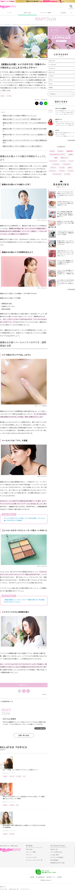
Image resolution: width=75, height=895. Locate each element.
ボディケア (51, 72)
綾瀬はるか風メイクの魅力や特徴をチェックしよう (19, 115)
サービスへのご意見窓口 (56, 857)
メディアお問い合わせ (56, 852)
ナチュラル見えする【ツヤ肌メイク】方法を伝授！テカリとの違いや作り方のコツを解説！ (24, 519)
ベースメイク (52, 64)
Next (44, 694)
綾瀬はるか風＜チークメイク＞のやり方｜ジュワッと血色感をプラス (24, 135)
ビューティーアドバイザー (33, 860)
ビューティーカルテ (31, 857)
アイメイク (7, 93)
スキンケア (51, 61)
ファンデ (70, 171)
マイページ (29, 854)
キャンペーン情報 (46, 12)
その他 (50, 87)
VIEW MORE (71, 140)
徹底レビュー (64, 157)
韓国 (56, 157)
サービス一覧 (3, 889)
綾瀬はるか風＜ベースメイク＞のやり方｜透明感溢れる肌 (22, 119)
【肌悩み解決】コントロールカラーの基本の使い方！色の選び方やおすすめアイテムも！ (24, 601)
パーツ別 (9, 96)
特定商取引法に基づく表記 (57, 862)
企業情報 (32, 877)
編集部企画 (69, 151)
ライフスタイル (57, 174)
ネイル (50, 80)
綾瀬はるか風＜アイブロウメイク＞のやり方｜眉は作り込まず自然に (25, 130)
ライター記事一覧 (40, 728)
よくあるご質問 (54, 854)
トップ (9, 12)
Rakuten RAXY (8, 6)
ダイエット (52, 171)
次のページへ (23, 685)
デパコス (62, 171)
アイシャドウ (53, 161)
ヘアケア (51, 76)
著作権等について (51, 877)
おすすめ (60, 151)
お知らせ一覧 (53, 849)
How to (2, 96)
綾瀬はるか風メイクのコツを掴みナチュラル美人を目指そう (22, 146)
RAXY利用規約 (54, 860)
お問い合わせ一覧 (13, 889)
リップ (71, 161)
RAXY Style (27, 12)
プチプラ (53, 167)
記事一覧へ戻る (23, 735)
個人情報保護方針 (40, 877)
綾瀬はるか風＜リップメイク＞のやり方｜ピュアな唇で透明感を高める (25, 141)
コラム (50, 84)
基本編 (70, 154)
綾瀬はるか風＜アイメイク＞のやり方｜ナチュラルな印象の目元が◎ (25, 124)
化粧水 (70, 167)
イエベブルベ (66, 164)
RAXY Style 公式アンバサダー (57, 154)
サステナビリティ (25, 889)
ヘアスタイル (56, 164)
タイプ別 (67, 174)
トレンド (12, 776)
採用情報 (59, 877)
